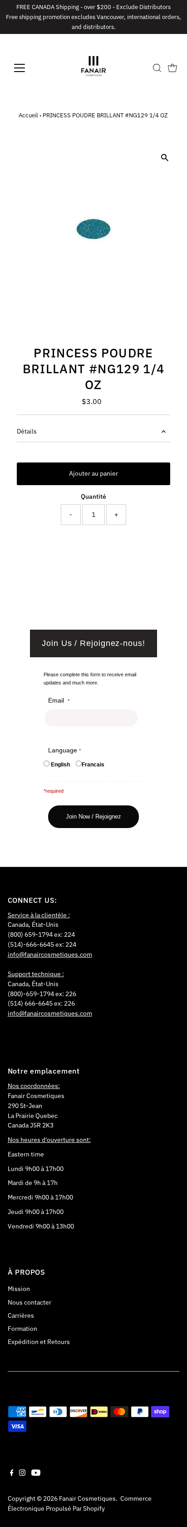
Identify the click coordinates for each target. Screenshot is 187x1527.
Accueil (28, 115)
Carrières (21, 1315)
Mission (19, 1289)
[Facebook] (12, 1473)
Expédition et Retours (39, 1342)
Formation (22, 1329)
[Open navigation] (28, 68)
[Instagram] (22, 1473)
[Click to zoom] (164, 158)
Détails (27, 431)
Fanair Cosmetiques (87, 1498)
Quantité (93, 496)
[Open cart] (172, 68)
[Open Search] (157, 68)
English (60, 764)
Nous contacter (29, 1302)
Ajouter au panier (93, 473)
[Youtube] (36, 1473)
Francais (93, 764)
